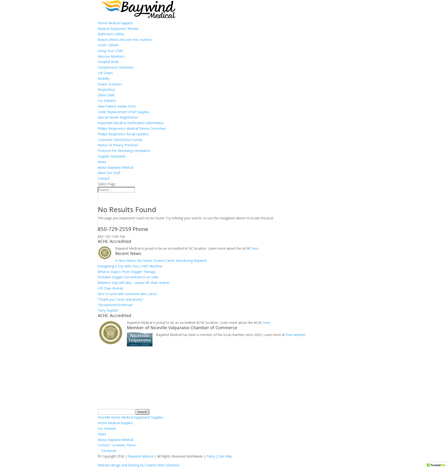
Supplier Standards (112, 156)
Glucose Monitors (111, 56)
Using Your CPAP (110, 51)
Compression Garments (116, 67)
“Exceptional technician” (115, 305)
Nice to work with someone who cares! (127, 294)
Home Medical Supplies (115, 23)
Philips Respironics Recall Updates (123, 134)
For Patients (107, 100)
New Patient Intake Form (117, 106)
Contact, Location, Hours (117, 445)
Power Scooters (110, 84)
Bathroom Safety (111, 34)
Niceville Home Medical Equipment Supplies (130, 417)
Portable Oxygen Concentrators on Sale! (128, 277)
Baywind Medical (141, 456)
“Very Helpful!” (108, 310)
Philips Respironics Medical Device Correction (132, 128)
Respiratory (106, 89)
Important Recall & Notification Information (131, 123)
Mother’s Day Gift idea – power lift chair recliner (133, 282)
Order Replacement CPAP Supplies (124, 112)
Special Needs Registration (118, 117)
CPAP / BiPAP (108, 45)
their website (295, 334)
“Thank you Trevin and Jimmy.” (121, 299)
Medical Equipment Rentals (118, 28)
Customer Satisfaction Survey (120, 139)
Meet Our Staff (109, 173)
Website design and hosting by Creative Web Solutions (138, 465)
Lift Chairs (105, 73)
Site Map (225, 456)
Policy (210, 456)
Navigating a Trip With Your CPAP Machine (130, 266)
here (255, 248)
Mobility (104, 78)
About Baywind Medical (115, 167)
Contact (104, 178)
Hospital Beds (108, 61)
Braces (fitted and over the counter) (125, 39)
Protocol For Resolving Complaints (124, 150)
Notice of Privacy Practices (118, 145)
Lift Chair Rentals (110, 288)
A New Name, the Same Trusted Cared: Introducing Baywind (161, 260)
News (102, 162)
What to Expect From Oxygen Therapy (127, 271)
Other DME (106, 95)
